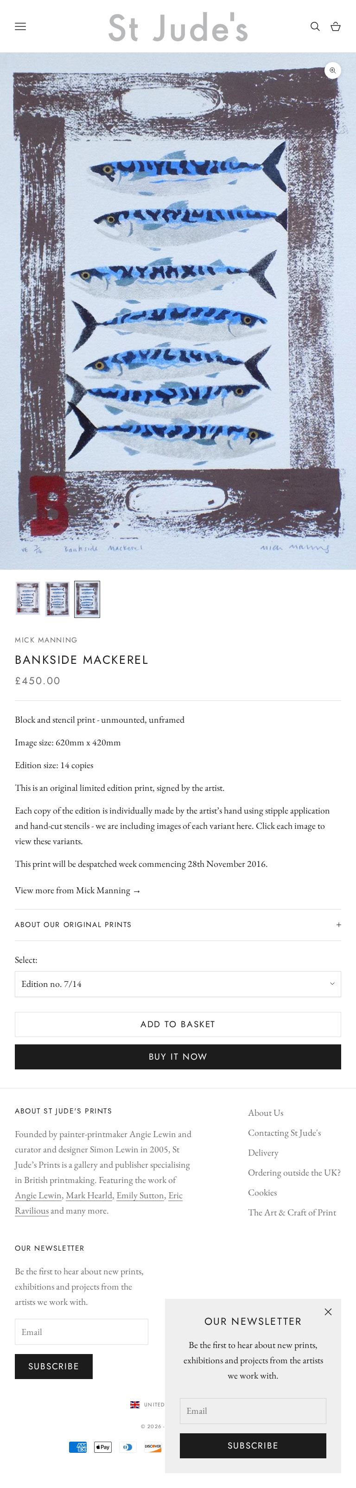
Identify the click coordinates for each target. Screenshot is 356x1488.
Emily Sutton (140, 1195)
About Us (265, 1112)
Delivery (263, 1152)
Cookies (262, 1192)
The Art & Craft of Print (292, 1212)
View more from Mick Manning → (78, 890)
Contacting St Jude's (284, 1132)
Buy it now (178, 1056)
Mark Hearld (89, 1195)
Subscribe (253, 1445)
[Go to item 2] (57, 599)
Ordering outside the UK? (294, 1172)
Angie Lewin (38, 1195)
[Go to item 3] (87, 599)
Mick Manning (46, 640)
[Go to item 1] (28, 598)
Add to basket (178, 1024)
